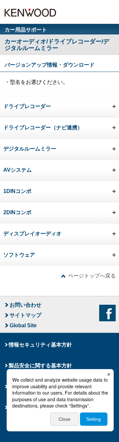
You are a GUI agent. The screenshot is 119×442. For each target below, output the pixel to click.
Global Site (23, 325)
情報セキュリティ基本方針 (40, 344)
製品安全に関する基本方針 (40, 365)
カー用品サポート (26, 29)
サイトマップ (25, 315)
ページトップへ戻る (92, 276)
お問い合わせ (25, 305)
